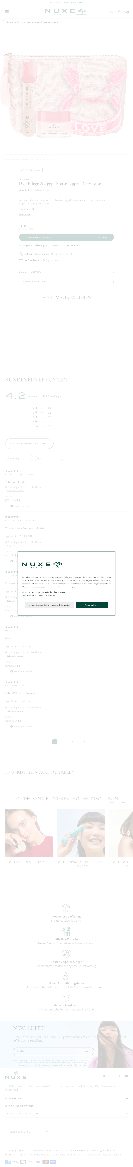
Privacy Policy (39, 587)
